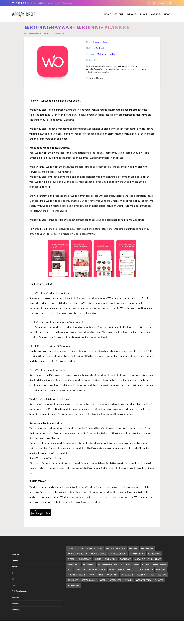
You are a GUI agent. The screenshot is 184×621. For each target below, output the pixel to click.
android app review (77, 554)
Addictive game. (95, 548)
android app (147, 548)
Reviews (15, 597)
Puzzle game (127, 575)
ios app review (160, 564)
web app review (143, 580)
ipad (70, 569)
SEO (152, 575)
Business (97, 42)
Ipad (14, 573)
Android (156, 14)
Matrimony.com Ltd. (106, 54)
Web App (131, 14)
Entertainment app (107, 564)
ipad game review (97, 569)
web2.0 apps (115, 580)
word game (73, 585)
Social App (73, 580)
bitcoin (71, 559)
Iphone (143, 14)
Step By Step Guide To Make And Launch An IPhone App (49, 3)
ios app (145, 564)
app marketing (137, 554)
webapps (159, 580)
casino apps (111, 559)
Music (91, 575)
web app (129, 580)
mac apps (160, 569)
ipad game (80, 569)
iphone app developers (120, 569)
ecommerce (89, 564)
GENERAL (118, 14)
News (167, 14)
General (15, 560)
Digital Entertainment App (147, 559)
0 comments (59, 34)
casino (97, 559)
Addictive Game (75, 548)
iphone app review (144, 569)
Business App (85, 559)
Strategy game (89, 580)
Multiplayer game (76, 575)
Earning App (74, 564)
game (136, 564)
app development (118, 554)
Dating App (125, 559)
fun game (125, 564)
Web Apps (16, 609)
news (100, 575)
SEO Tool (162, 575)
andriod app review (116, 548)
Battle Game (154, 554)
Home (107, 14)
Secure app (142, 575)
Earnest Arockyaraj (34, 34)
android (133, 548)
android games (98, 554)
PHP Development (19, 591)
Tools (105, 42)
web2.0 (103, 580)
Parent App (112, 575)
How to (15, 566)
